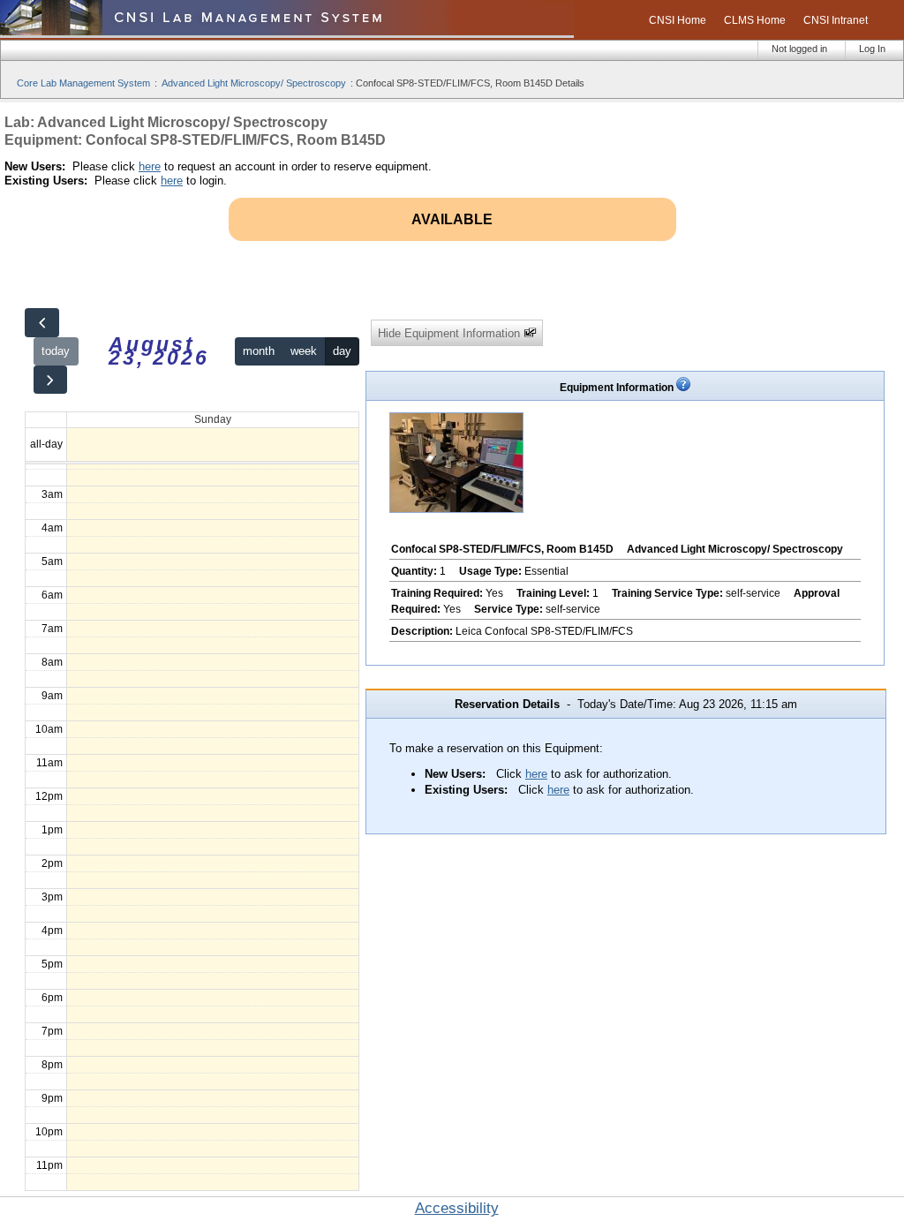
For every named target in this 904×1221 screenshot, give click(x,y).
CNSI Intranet (835, 20)
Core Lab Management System (83, 83)
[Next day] (50, 380)
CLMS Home (755, 20)
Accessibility (457, 1208)
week (303, 351)
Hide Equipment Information (451, 333)
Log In (872, 48)
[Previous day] (41, 322)
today (55, 351)
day (342, 351)
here (150, 166)
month (259, 351)
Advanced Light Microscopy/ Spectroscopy (254, 83)
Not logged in (799, 48)
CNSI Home (677, 20)
